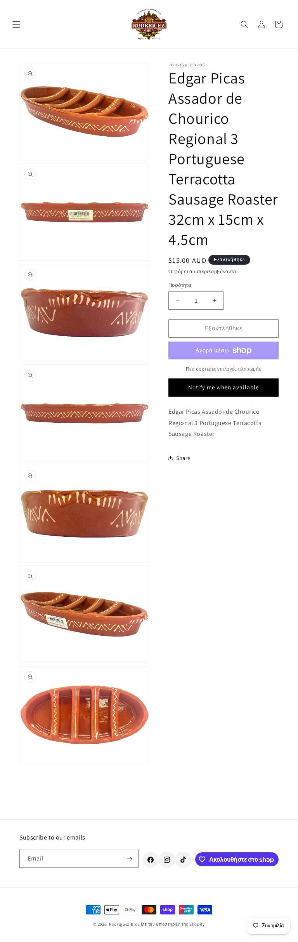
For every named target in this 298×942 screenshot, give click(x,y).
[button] (16, 24)
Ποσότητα (179, 285)
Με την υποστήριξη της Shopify (172, 924)
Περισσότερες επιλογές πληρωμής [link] (224, 369)
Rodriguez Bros (124, 924)
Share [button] (183, 458)
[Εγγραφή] (129, 859)
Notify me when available (223, 387)
